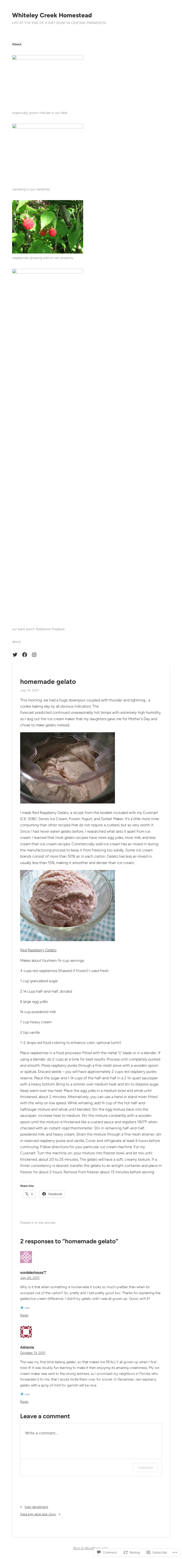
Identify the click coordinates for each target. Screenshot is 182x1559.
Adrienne (27, 1347)
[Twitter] (15, 654)
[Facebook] (24, 654)
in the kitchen (45, 1223)
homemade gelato (48, 682)
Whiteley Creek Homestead (52, 15)
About (17, 44)
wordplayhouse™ (33, 1272)
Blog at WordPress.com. (91, 1548)
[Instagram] (34, 654)
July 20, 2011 (30, 1278)
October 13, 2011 (33, 1353)
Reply (24, 1315)
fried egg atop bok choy (38, 1514)
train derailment (36, 1507)
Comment (145, 1467)
